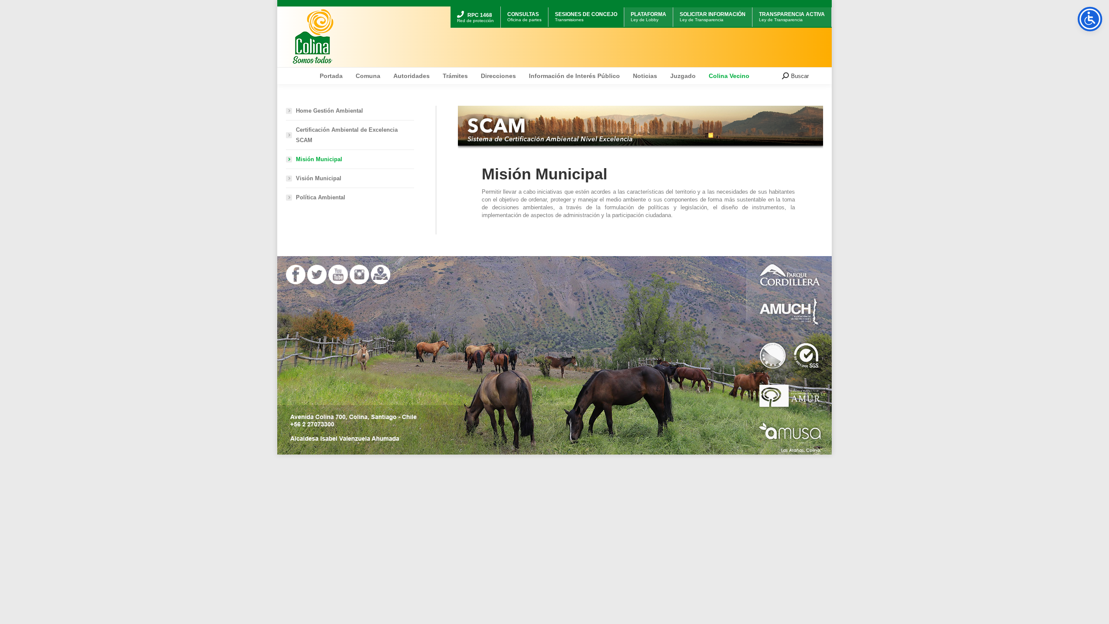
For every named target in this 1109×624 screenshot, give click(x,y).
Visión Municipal (318, 178)
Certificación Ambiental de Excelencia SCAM (347, 135)
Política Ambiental (320, 197)
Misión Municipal (319, 159)
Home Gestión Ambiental (329, 110)
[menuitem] (475, 7)
